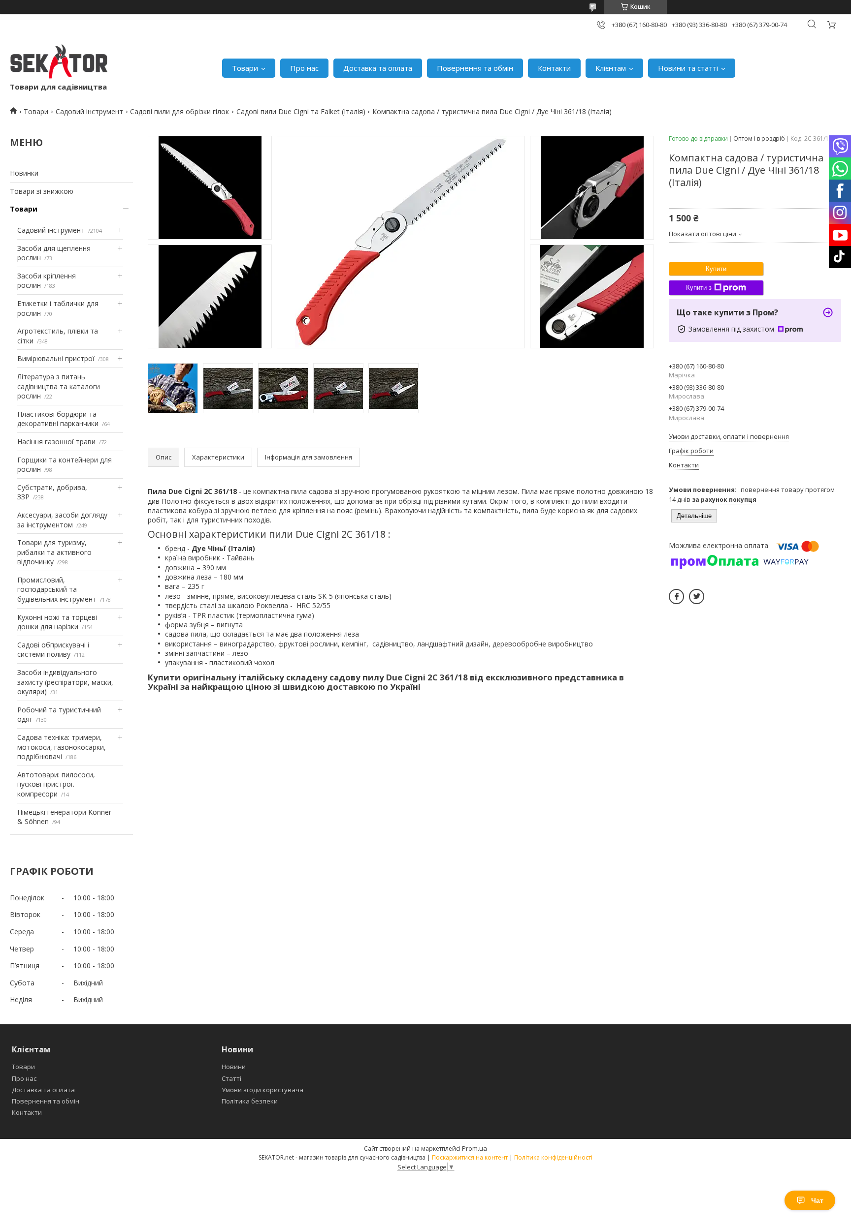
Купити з (699, 287)
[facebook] (676, 596)
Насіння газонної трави (56, 441)
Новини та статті (688, 68)
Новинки (24, 173)
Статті (231, 1078)
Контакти (554, 68)
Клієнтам (610, 68)
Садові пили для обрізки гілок (179, 111)
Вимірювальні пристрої (56, 358)
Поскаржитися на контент (470, 1157)
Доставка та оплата (377, 68)
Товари (245, 68)
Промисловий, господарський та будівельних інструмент (57, 589)
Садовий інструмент (89, 111)
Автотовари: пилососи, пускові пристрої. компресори (56, 784)
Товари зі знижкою (41, 191)
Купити (716, 269)
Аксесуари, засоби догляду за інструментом (62, 519)
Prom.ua (474, 1148)
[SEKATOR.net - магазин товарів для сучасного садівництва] (59, 63)
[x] (696, 596)
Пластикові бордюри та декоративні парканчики (57, 419)
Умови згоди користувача (262, 1089)
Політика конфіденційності (553, 1157)
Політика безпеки (250, 1101)
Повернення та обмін (475, 68)
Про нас (304, 68)
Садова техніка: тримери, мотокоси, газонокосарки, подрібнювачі (61, 747)
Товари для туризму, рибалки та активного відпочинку (54, 552)
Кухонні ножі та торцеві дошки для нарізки (57, 622)
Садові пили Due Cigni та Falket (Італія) (300, 111)
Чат (817, 1200)
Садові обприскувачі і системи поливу (53, 649)
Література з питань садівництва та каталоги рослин (58, 386)
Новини (234, 1066)
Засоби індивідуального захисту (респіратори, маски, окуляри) (65, 682)
